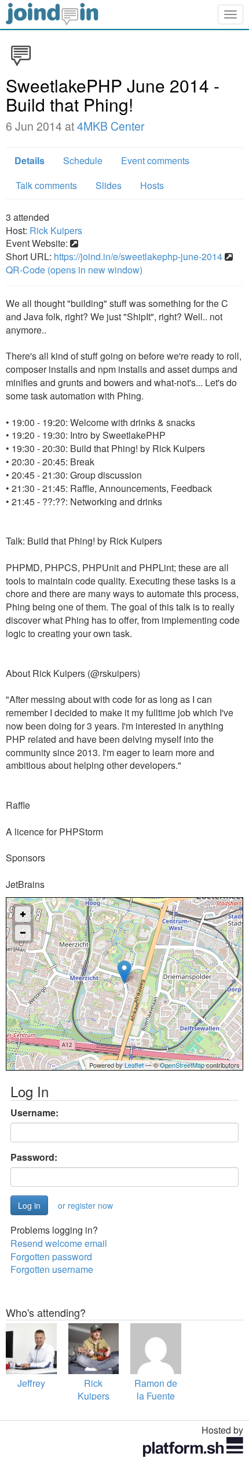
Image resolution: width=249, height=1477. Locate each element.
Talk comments (46, 185)
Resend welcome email (58, 1243)
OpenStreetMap (182, 1064)
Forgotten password (51, 1256)
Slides (109, 185)
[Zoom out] (23, 933)
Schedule (82, 160)
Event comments (155, 160)
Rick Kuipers (56, 230)
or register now (85, 1205)
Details (29, 160)
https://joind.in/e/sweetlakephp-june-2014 (138, 256)
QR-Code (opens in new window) (74, 269)
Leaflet (134, 1064)
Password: (33, 1157)
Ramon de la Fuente (155, 1389)
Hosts (152, 185)
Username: (34, 1112)
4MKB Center (111, 126)
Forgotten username (51, 1269)
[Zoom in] (23, 914)
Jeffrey (31, 1383)
